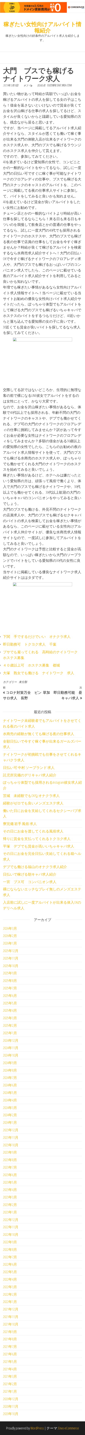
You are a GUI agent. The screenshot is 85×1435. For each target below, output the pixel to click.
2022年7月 (10, 1257)
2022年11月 (10, 1227)
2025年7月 (10, 988)
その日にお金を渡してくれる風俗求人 (33, 831)
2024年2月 (10, 1115)
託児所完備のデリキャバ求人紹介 (29, 775)
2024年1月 (10, 1122)
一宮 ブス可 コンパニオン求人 (29, 881)
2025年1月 (10, 1033)
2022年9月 (10, 1242)
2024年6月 (10, 1085)
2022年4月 (10, 1279)
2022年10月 (10, 1234)
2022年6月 (10, 1264)
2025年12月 (10, 950)
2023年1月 (10, 1212)
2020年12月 (10, 1398)
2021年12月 (10, 1309)
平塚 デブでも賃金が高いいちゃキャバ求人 (38, 846)
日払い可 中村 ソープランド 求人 (29, 767)
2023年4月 (10, 1189)
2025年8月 (10, 980)
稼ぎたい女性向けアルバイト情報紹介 (42, 27)
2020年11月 (10, 1406)
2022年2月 (10, 1294)
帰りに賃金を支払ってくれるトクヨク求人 (37, 838)
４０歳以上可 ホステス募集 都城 (31, 665)
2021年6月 (10, 1354)
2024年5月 (10, 1092)
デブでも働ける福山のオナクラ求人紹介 (35, 866)
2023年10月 (10, 1145)
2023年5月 (10, 1182)
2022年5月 (10, 1271)
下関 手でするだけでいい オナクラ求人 (37, 636)
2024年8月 (10, 1070)
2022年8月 (10, 1249)
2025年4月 (10, 1010)
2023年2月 (10, 1204)
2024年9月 (10, 1062)
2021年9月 (10, 1331)
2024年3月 (10, 1107)
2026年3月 (10, 928)
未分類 (23, 682)
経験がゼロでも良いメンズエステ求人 (33, 803)
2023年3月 (10, 1197)
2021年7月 (10, 1346)
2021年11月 (10, 1316)
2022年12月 (10, 1219)
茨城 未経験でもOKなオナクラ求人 (31, 795)
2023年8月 (10, 1159)
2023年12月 (10, 1130)
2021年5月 (10, 1361)
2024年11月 (10, 1047)
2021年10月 (10, 1324)
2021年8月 (10, 1339)
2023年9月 (10, 1152)
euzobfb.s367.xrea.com (59, 85)
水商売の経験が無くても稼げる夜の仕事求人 (38, 733)
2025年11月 (10, 958)
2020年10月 (10, 1413)
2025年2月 (10, 1025)
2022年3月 (10, 1286)
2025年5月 (10, 1003)
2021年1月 (10, 1391)
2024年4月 (10, 1100)
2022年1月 (10, 1301)
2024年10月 (10, 1055)
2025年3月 (10, 1017)
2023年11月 (10, 1137)
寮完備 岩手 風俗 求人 (20, 823)
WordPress (37, 1428)
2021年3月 (10, 1376)
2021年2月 (10, 1383)
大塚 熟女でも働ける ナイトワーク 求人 (38, 672)
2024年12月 (10, 1040)
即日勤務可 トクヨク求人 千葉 (29, 644)
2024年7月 (10, 1077)
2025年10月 (10, 965)
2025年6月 (10, 995)
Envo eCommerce (68, 1428)
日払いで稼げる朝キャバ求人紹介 (29, 874)
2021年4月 (10, 1369)
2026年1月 (10, 943)
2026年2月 (10, 935)
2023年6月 (10, 1174)
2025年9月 (10, 973)
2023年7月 (10, 1167)
